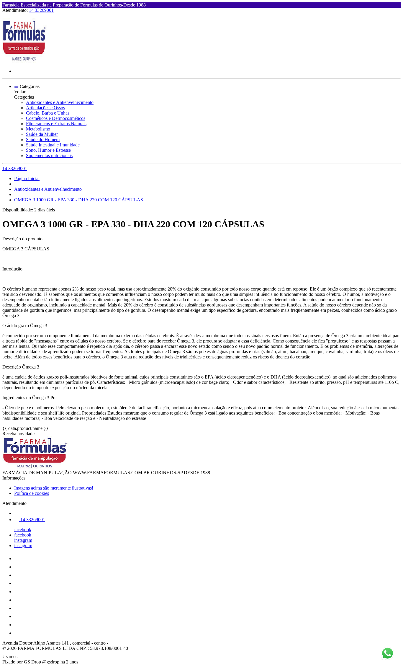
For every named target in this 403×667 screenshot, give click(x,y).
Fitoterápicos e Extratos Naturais (56, 123)
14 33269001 (41, 10)
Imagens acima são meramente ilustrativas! (53, 487)
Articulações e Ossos (45, 107)
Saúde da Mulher (42, 134)
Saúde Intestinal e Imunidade (53, 144)
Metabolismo (38, 128)
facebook (22, 529)
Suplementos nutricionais (49, 155)
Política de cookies (31, 493)
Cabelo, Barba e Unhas (47, 112)
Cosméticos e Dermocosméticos (55, 118)
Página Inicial (27, 178)
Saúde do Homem (43, 139)
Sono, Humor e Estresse (48, 150)
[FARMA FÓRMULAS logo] (24, 60)
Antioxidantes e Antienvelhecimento (60, 102)
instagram (23, 540)
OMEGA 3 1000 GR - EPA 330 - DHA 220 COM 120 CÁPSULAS (78, 199)
